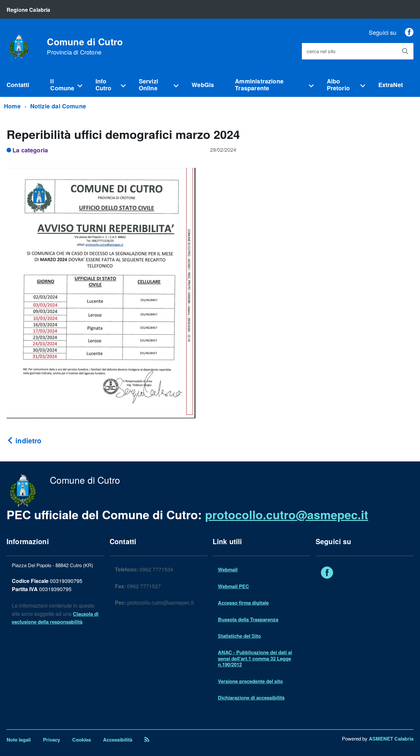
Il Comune (62, 84)
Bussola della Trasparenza (248, 619)
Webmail (228, 569)
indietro (27, 440)
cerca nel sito (321, 51)
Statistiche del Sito (239, 635)
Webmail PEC (233, 586)
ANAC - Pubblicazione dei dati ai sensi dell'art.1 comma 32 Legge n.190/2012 (255, 658)
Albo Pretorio (338, 84)
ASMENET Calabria (391, 738)
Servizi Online (148, 84)
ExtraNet (390, 84)
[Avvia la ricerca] (405, 51)
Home (12, 106)
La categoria (30, 150)
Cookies (81, 739)
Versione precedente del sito (250, 681)
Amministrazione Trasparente (259, 84)
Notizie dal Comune (58, 106)
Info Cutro (103, 84)
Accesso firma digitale (243, 602)
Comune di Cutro (85, 46)
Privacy (51, 739)
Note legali (19, 739)
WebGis (203, 84)
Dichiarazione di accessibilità (251, 697)
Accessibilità (117, 739)
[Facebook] (409, 32)
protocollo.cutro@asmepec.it (286, 514)
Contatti (18, 84)
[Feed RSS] (146, 739)
